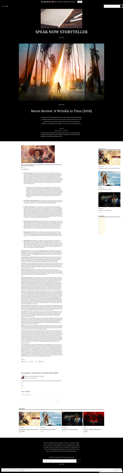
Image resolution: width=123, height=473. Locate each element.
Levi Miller (72, 132)
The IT (61, 136)
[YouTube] (7, 6)
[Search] (121, 6)
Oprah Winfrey (74, 134)
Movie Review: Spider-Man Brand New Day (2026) (109, 168)
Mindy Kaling (43, 134)
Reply (22, 387)
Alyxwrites (61, 128)
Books (100, 221)
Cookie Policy (22, 470)
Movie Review (49, 134)
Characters (101, 223)
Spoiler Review (102, 230)
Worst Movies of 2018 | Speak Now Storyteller (34, 376)
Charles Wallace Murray (60, 132)
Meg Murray (77, 132)
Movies (54, 134)
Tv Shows (101, 232)
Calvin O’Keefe (51, 132)
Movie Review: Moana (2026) (104, 189)
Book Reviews (102, 220)
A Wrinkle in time (44, 132)
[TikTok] (5, 6)
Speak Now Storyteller (61, 31)
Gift (80, 1)
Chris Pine (67, 132)
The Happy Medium (55, 136)
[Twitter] (3, 6)
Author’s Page (61, 37)
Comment (58, 401)
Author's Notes (102, 218)
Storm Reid (48, 136)
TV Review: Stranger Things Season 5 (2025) (92, 430)
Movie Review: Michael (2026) (104, 210)
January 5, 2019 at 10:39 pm (31, 378)
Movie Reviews (61, 104)
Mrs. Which (64, 134)
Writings (101, 233)
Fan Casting (102, 225)
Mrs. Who (69, 134)
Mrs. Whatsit (58, 134)
